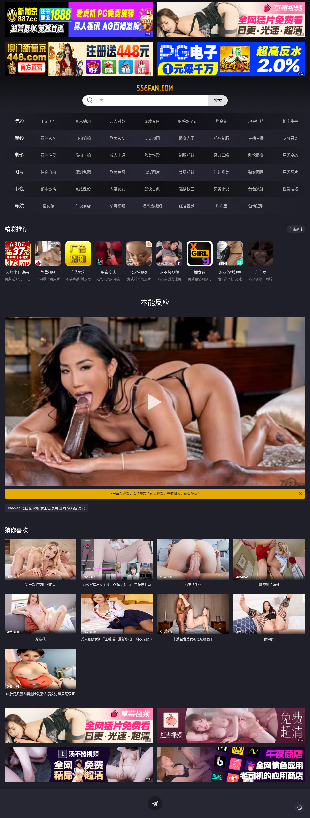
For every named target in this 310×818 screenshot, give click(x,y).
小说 (19, 189)
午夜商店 (83, 206)
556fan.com (155, 88)
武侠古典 (152, 189)
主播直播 (256, 138)
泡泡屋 (221, 206)
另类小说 (221, 189)
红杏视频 (186, 206)
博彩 (19, 121)
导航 (19, 206)
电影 (19, 155)
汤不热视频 (152, 206)
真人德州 (83, 121)
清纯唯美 (221, 172)
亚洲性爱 (48, 155)
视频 (19, 138)
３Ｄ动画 (152, 138)
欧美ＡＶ (117, 138)
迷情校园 (186, 189)
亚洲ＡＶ (48, 138)
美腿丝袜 (186, 172)
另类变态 (290, 155)
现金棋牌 (256, 121)
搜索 (218, 100)
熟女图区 (256, 172)
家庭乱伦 (83, 189)
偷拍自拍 (83, 155)
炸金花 (221, 121)
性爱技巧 (290, 189)
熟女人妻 (186, 138)
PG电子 (48, 121)
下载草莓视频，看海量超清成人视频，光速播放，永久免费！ (155, 493)
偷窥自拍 (48, 172)
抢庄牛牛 (290, 121)
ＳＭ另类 (290, 138)
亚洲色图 (83, 172)
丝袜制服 (221, 138)
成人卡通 (117, 155)
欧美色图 (117, 172)
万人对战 (117, 121)
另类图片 (290, 172)
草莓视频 (117, 206)
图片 (19, 172)
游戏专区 (152, 121)
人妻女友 (117, 189)
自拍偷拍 (83, 138)
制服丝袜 (186, 155)
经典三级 (221, 155)
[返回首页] (299, 807)
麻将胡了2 (187, 121)
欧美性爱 (152, 155)
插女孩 (48, 206)
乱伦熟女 (256, 155)
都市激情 (48, 189)
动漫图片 (152, 172)
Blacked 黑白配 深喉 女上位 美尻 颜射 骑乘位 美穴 (46, 508)
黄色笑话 (256, 189)
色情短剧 (256, 206)
